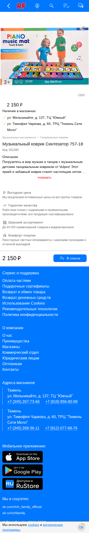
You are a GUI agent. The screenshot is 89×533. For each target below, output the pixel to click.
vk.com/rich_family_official (22, 507)
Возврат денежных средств (26, 298)
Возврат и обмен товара (23, 292)
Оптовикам (12, 364)
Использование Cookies (23, 303)
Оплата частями (16, 281)
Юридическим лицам (20, 358)
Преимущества (15, 341)
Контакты (10, 369)
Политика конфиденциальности (30, 315)
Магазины (11, 347)
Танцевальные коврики (54, 137)
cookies (33, 525)
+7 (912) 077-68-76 (61, 428)
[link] (22, 6)
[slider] (81, 527)
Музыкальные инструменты (19, 137)
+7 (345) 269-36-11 (23, 428)
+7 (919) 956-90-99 (61, 402)
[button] (8, 6)
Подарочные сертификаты (25, 286)
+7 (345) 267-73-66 (23, 402)
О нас (7, 335)
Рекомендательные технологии (29, 309)
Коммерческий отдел (20, 352)
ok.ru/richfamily (13, 513)
